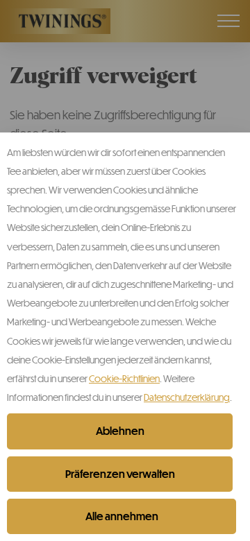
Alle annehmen (121, 516)
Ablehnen (120, 430)
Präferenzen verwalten (120, 473)
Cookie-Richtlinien (124, 378)
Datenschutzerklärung (187, 397)
